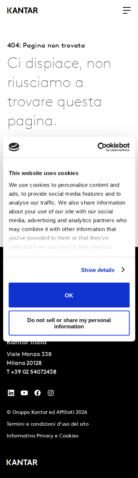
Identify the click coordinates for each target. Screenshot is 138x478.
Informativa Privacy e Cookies (42, 436)
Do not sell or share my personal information (69, 323)
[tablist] (69, 362)
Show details (97, 269)
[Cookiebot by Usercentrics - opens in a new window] (98, 147)
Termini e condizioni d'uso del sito (48, 424)
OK (69, 295)
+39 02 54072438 (33, 372)
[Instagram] (50, 394)
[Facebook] (37, 394)
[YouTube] (11, 394)
